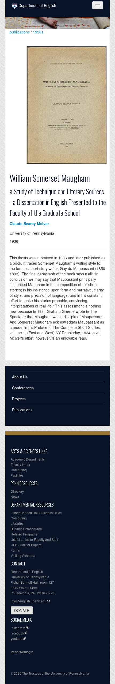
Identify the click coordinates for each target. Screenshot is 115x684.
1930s (38, 32)
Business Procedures (26, 528)
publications (20, 32)
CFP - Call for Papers (26, 544)
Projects (19, 398)
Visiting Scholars (23, 555)
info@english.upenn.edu (29, 601)
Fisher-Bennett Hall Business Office (36, 512)
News (15, 496)
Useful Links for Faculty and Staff (34, 539)
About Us (20, 376)
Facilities (17, 475)
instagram (18, 627)
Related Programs (24, 534)
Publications (22, 409)
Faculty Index (20, 464)
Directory (17, 491)
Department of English (37, 5)
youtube (16, 638)
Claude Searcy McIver (29, 223)
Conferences (23, 387)
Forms (15, 550)
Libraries (17, 523)
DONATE (21, 610)
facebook (17, 633)
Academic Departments (28, 459)
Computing (19, 470)
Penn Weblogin (22, 651)
